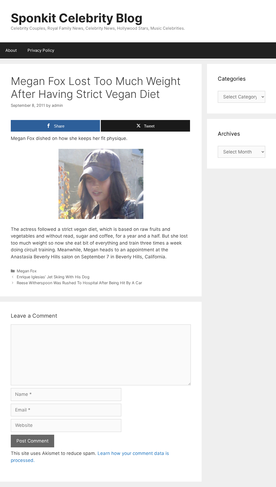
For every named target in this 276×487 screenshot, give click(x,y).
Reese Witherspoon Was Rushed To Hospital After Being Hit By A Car (79, 282)
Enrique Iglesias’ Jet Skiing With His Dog (53, 277)
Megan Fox (27, 271)
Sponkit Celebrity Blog (77, 18)
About (11, 50)
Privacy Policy (40, 50)
